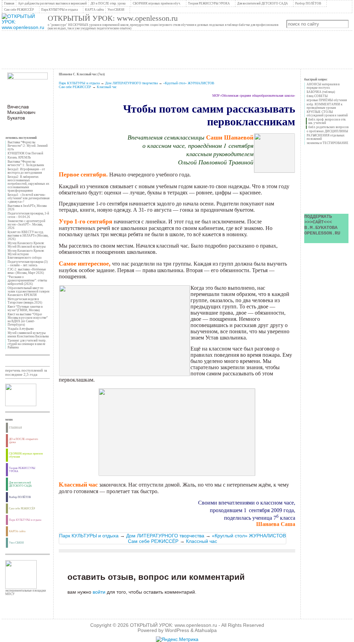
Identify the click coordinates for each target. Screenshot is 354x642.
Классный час (107, 87)
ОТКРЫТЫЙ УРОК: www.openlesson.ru (113, 18)
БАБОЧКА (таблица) (321, 92)
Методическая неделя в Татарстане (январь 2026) (25, 300)
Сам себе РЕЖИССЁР (75, 87)
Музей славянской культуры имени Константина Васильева (28, 334)
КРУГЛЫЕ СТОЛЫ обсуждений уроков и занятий (327, 113)
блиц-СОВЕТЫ (317, 96)
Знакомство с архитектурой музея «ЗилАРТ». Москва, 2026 (26, 224)
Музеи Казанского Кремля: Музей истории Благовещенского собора (26, 254)
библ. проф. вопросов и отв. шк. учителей (327, 121)
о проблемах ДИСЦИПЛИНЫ (327, 131)
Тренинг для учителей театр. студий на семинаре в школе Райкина (27, 344)
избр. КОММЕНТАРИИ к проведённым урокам (324, 106)
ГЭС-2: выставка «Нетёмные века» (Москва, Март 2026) (27, 271)
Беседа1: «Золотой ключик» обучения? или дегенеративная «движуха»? (28, 198)
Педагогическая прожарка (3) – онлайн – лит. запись (28, 263)
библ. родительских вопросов (328, 127)
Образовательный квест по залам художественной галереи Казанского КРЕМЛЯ (28, 291)
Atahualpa (206, 630)
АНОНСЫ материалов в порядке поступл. (323, 86)
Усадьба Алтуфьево (21, 328)
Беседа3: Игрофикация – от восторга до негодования (26, 170)
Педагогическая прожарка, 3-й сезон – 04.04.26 (28, 215)
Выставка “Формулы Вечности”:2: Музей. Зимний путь (28, 146)
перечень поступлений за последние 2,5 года (26, 372)
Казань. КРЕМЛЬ (19, 157)
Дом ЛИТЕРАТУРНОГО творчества (131, 83)
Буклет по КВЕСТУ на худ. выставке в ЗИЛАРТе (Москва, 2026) (28, 235)
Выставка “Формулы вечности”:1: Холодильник (26, 163)
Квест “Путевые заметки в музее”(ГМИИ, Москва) (25, 308)
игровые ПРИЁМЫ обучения (327, 100)
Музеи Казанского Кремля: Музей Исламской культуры (27, 244)
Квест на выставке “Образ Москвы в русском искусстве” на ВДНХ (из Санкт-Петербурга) (28, 319)
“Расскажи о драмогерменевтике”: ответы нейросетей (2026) (27, 280)
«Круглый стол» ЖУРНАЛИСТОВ (188, 83)
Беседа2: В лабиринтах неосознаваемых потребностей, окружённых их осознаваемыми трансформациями (28, 183)
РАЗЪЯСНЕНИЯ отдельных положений (326, 137)
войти (99, 592)
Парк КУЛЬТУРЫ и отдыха (79, 83)
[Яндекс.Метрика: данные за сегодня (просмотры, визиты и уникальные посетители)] (177, 639)
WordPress (177, 630)
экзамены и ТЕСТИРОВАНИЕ (327, 143)
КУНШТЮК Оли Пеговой (25, 153)
